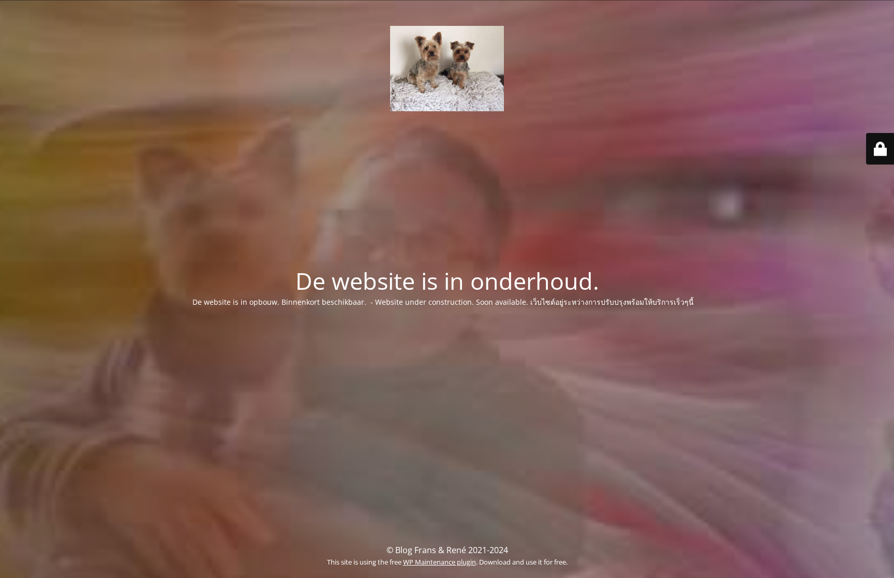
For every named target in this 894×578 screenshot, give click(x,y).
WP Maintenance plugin (439, 562)
